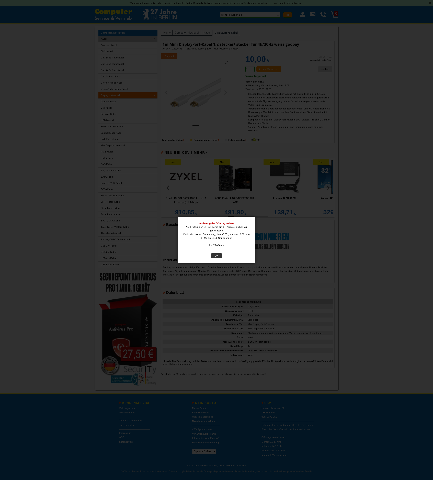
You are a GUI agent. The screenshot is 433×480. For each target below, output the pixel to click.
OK (216, 255)
